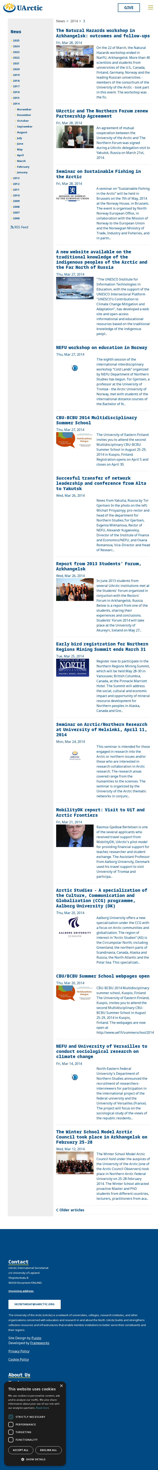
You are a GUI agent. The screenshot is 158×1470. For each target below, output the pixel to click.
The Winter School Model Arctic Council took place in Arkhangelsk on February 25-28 (101, 1137)
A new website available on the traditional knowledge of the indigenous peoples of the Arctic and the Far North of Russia (101, 259)
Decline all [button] (48, 1450)
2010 (16, 195)
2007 (16, 212)
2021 (16, 63)
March (21, 161)
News (60, 21)
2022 (16, 57)
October (23, 121)
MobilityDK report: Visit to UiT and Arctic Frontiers (100, 812)
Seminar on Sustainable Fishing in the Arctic (98, 174)
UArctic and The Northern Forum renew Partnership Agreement (102, 113)
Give (129, 7)
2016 (16, 92)
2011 (16, 189)
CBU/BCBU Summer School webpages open (103, 975)
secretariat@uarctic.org (34, 1304)
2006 (16, 218)
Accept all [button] (20, 1450)
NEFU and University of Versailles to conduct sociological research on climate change (101, 1051)
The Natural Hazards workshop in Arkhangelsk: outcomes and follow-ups (103, 33)
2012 (16, 184)
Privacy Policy (18, 1351)
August (22, 132)
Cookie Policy (18, 1359)
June (20, 143)
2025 (16, 40)
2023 (16, 52)
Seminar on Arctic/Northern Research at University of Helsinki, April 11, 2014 (101, 729)
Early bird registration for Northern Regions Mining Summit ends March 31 (102, 646)
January (22, 172)
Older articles (71, 1209)
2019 (16, 75)
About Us (19, 1375)
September (25, 126)
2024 (16, 46)
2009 (16, 201)
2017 (16, 86)
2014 (74, 21)
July (19, 138)
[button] (35, 1459)
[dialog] (35, 1424)
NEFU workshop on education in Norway (101, 347)
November (24, 109)
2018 (16, 81)
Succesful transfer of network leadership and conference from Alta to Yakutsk (101, 483)
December (24, 115)
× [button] (61, 1385)
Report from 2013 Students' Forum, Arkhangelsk (99, 566)
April (20, 155)
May (20, 149)
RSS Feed (21, 227)
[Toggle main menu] (150, 7)
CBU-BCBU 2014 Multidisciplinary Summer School (96, 420)
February (23, 167)
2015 (16, 98)
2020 (16, 69)
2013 (16, 178)
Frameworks (39, 1343)
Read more (42, 1408)
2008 (16, 207)
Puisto (36, 1338)
